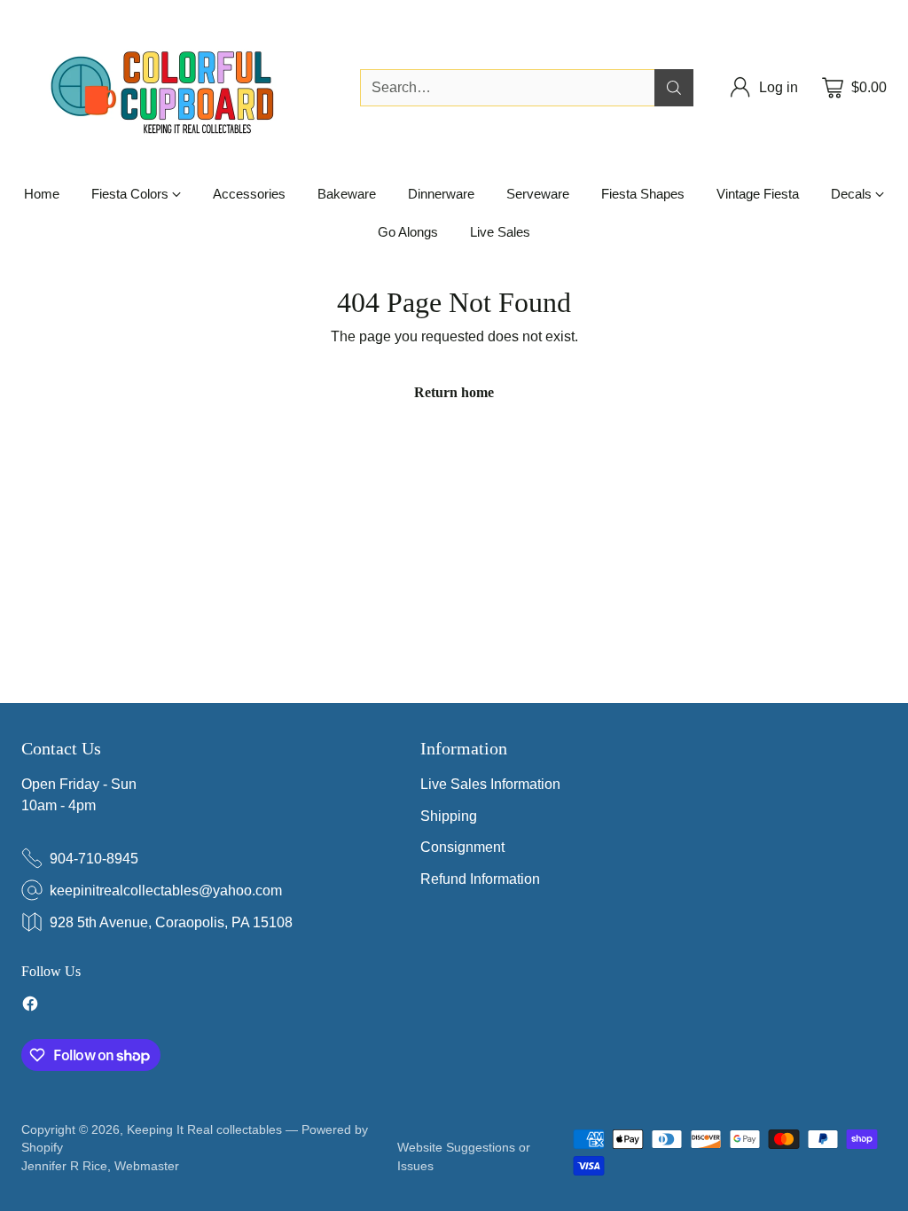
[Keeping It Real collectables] (176, 87)
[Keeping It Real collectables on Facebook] (30, 1006)
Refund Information (480, 879)
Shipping (448, 816)
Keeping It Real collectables (204, 1129)
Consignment (462, 847)
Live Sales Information (490, 784)
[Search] (673, 87)
